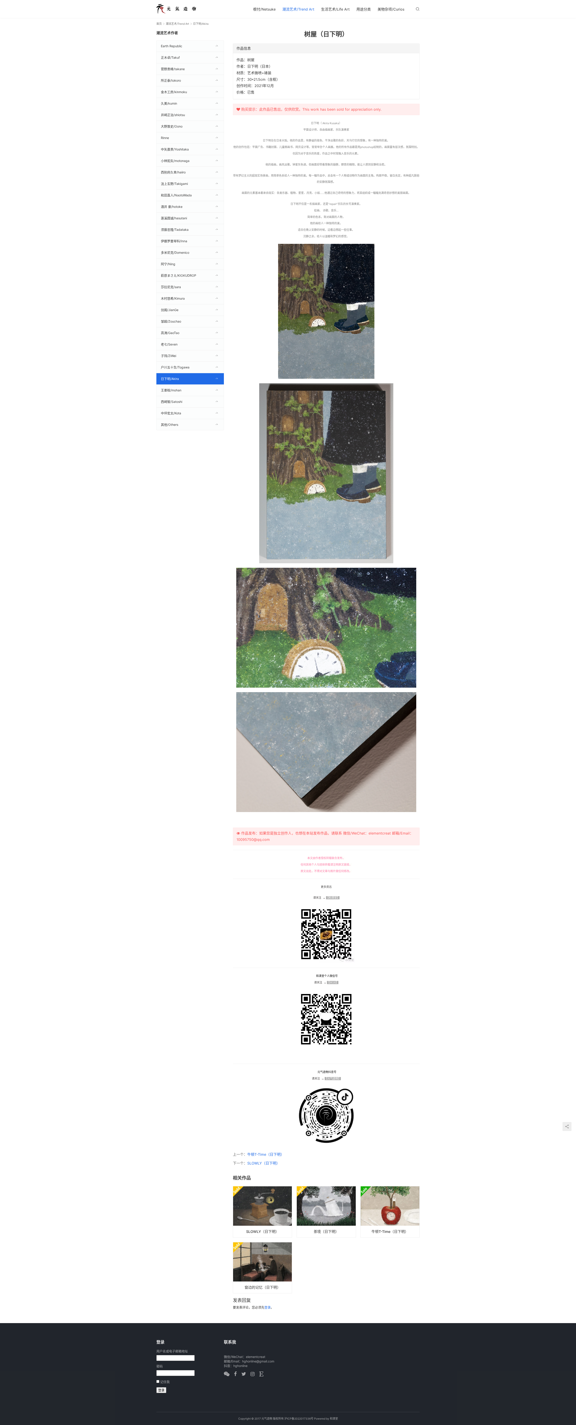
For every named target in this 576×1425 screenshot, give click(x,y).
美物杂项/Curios (391, 9)
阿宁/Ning (168, 264)
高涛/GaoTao (170, 333)
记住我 (165, 1382)
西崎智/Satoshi (171, 402)
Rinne (165, 138)
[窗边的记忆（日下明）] (262, 1267)
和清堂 (334, 1418)
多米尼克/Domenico (175, 252)
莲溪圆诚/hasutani (174, 218)
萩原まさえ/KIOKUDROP (178, 275)
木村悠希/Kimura (173, 298)
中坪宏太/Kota (171, 413)
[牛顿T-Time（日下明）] (390, 1211)
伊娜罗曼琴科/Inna (174, 241)
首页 (159, 23)
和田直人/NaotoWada (176, 195)
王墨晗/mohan (171, 390)
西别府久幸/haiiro (173, 172)
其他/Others (169, 424)
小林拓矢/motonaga (175, 161)
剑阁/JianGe (169, 310)
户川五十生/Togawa (175, 367)
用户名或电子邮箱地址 (172, 1351)
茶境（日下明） (326, 1231)
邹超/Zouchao (171, 321)
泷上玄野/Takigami (174, 184)
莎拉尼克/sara (171, 287)
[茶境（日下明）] (326, 1211)
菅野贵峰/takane (173, 69)
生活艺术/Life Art (335, 9)
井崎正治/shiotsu (173, 115)
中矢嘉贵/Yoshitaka (175, 149)
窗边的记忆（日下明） (263, 1287)
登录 (267, 1307)
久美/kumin (169, 103)
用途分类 (363, 9)
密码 (159, 1366)
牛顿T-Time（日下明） (265, 1154)
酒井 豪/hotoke (171, 207)
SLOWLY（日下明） (263, 1163)
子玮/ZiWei (168, 356)
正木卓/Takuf (170, 57)
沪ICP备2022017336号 (298, 1418)
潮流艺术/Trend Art (298, 9)
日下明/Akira (170, 379)
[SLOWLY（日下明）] (262, 1211)
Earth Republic (171, 46)
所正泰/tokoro (171, 80)
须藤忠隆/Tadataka (175, 229)
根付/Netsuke (264, 9)
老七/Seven (169, 344)
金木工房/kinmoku (174, 92)
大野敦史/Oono (171, 126)
